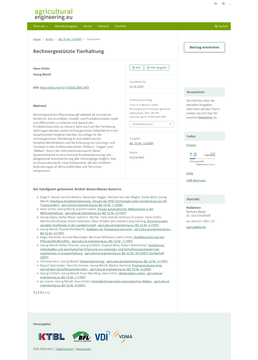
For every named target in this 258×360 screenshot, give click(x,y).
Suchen (222, 26)
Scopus (191, 145)
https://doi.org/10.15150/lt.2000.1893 (64, 88)
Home (37, 39)
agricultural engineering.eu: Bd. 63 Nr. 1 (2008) (92, 205)
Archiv (88, 26)
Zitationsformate (142, 124)
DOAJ (189, 173)
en (215, 3)
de (223, 3)
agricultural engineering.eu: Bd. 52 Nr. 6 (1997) (95, 213)
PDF (138, 67)
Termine (120, 26)
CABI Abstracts (196, 180)
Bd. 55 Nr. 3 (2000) (69, 39)
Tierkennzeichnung (92, 261)
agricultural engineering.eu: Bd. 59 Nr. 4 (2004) (120, 269)
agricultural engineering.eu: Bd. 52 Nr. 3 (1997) (137, 261)
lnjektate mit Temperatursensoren (110, 229)
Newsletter (205, 117)
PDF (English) (158, 67)
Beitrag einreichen (204, 47)
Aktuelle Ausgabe (66, 26)
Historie (103, 26)
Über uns (39, 26)
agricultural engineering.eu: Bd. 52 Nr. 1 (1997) (102, 241)
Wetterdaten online (132, 273)
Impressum (83, 349)
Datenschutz (64, 349)
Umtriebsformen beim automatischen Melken (122, 281)
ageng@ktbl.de (196, 227)
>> (48, 292)
